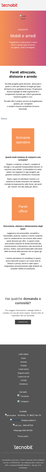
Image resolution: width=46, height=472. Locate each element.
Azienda (23, 362)
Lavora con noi (23, 377)
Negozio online (23, 373)
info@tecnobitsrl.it (28, 420)
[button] (43, 5)
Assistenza (23, 384)
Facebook (25, 396)
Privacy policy (23, 436)
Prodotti (24, 366)
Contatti (24, 380)
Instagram (25, 401)
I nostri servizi (23, 369)
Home (23, 358)
